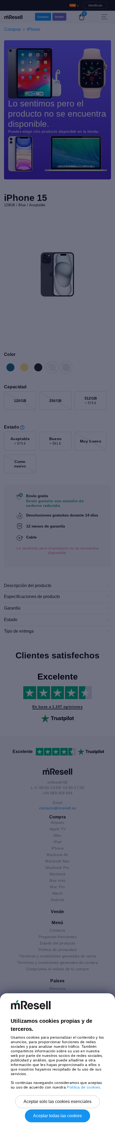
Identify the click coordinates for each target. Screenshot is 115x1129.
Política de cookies (83, 1087)
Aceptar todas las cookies (57, 1115)
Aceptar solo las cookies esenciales (57, 1101)
